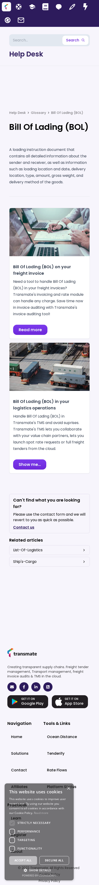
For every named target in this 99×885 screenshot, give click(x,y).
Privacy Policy (49, 881)
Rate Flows (57, 770)
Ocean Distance (62, 736)
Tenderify (55, 753)
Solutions (20, 753)
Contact (19, 770)
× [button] (68, 788)
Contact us (23, 527)
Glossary (38, 112)
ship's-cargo (25, 561)
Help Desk (26, 54)
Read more (41, 813)
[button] (39, 870)
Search (72, 40)
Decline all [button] (54, 860)
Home (16, 736)
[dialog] (39, 831)
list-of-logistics (28, 550)
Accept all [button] (23, 860)
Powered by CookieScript (39, 875)
